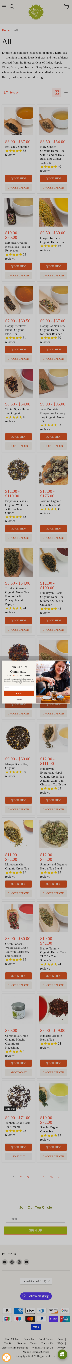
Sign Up (19, 693)
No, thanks (19, 699)
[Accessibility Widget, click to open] (6, 1357)
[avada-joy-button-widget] (62, 1354)
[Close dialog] (67, 662)
